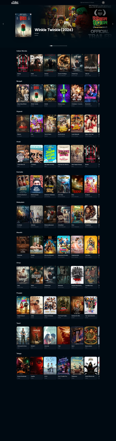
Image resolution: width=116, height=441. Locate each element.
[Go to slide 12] (64, 45)
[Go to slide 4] (54, 45)
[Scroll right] (98, 65)
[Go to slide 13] (65, 45)
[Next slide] (112, 23)
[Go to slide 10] (61, 45)
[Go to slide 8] (59, 45)
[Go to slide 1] (49, 45)
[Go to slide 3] (52, 45)
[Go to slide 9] (60, 45)
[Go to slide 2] (50, 45)
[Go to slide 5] (55, 45)
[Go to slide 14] (66, 45)
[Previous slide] (3, 23)
